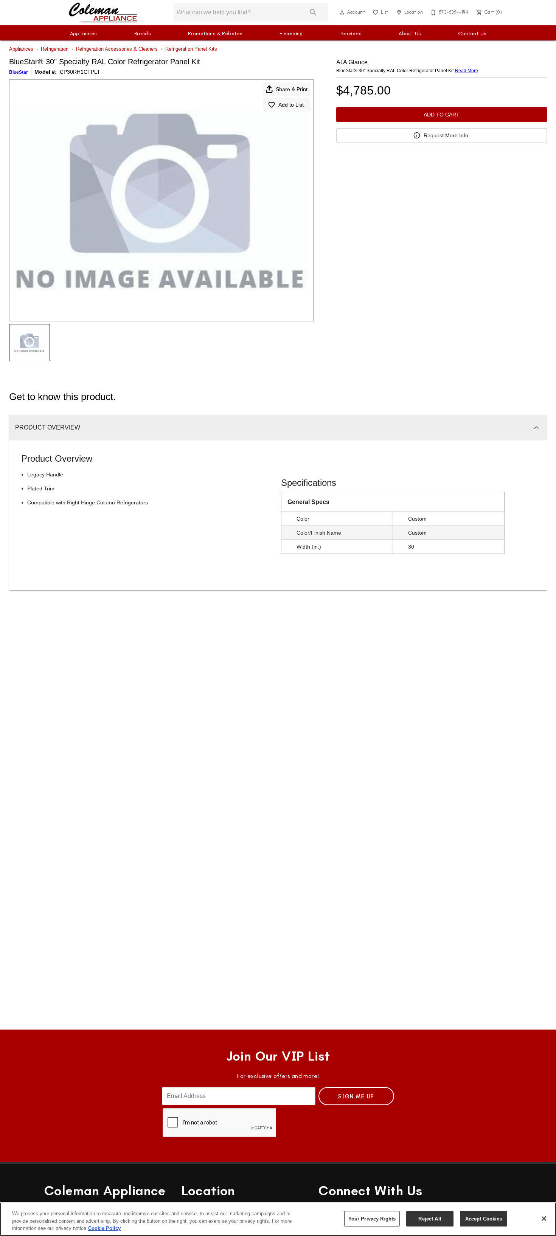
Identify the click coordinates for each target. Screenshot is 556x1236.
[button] (341, 12)
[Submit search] (313, 12)
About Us (410, 33)
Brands (142, 33)
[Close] (544, 1218)
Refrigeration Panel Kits (191, 49)
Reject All (429, 1218)
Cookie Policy (104, 1228)
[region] (278, 1219)
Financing (291, 33)
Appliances (83, 33)
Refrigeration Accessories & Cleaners (117, 49)
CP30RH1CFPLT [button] (80, 72)
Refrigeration (54, 49)
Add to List (291, 105)
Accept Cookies (483, 1218)
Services (350, 33)
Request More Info (446, 135)
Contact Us (472, 33)
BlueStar (18, 72)
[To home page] (103, 12)
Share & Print (292, 89)
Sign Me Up (356, 1096)
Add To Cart (442, 115)
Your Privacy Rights (372, 1218)
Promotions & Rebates (215, 33)
